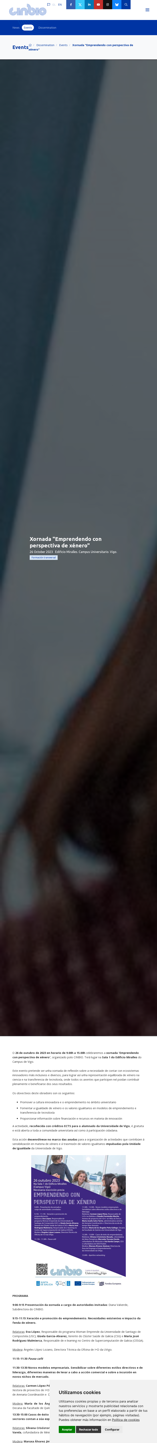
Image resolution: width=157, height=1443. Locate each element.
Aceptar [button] (67, 1429)
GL (54, 4)
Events (28, 27)
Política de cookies (126, 1420)
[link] (126, 1420)
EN (60, 4)
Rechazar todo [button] (88, 1429)
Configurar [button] (112, 1429)
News (16, 27)
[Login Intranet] (135, 4)
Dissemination (47, 27)
